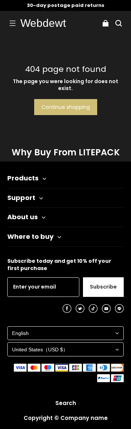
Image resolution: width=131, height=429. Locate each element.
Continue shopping (65, 107)
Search (65, 403)
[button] (12, 23)
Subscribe (103, 286)
